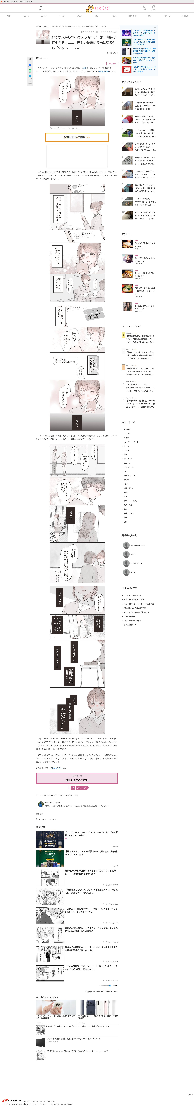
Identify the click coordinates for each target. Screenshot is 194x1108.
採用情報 (63, 1104)
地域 (97, 16)
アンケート (127, 234)
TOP (8, 16)
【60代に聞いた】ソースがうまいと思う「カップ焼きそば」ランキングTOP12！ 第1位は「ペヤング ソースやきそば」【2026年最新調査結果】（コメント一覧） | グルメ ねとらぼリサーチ (141, 374)
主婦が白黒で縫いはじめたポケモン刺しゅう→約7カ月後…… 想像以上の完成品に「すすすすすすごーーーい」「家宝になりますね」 (145, 164)
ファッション (129, 467)
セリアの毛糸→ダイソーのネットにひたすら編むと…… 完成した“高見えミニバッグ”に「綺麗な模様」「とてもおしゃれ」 (145, 150)
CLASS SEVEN (136, 563)
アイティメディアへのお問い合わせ (135, 612)
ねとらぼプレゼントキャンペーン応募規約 (138, 604)
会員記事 (185, 16)
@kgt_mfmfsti (104, 71)
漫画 (84, 68)
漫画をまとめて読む (77, 780)
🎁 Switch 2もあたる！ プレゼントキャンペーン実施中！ (16, 1)
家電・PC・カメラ (130, 501)
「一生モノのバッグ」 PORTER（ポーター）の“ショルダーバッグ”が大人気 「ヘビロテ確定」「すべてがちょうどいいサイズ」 (145, 205)
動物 (149, 16)
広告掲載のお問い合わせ (131, 621)
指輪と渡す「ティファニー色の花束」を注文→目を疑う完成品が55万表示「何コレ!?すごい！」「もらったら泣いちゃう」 (145, 191)
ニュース (26, 16)
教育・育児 (132, 16)
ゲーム (126, 454)
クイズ (62, 16)
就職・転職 (128, 505)
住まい (114, 16)
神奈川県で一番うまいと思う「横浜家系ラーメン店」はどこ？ (145, 291)
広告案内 (21, 1104)
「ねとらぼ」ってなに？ (131, 595)
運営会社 (56, 1104)
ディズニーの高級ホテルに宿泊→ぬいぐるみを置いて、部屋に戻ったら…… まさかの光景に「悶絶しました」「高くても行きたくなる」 (145, 219)
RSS (51, 1104)
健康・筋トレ (129, 488)
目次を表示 (112, 63)
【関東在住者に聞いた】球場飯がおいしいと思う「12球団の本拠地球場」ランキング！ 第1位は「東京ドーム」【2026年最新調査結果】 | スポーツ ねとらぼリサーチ (140, 342)
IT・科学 (127, 429)
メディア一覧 (6, 1104)
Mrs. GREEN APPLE (138, 545)
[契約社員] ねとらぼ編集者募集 (134, 608)
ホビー (126, 471)
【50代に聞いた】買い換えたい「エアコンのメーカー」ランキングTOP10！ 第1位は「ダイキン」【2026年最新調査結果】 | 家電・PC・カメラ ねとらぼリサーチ (140, 407)
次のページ (81, 788)
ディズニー (128, 459)
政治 (125, 509)
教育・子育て (129, 513)
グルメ (79, 16)
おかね (126, 438)
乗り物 (126, 480)
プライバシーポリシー (41, 1104)
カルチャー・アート (131, 442)
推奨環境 (70, 1104)
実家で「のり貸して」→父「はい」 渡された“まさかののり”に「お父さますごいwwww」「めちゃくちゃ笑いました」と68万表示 (145, 122)
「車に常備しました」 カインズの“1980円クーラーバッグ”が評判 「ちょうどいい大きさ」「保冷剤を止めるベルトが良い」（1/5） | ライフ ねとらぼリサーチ (140, 391)
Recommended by (104, 985)
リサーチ (167, 16)
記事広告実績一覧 (129, 625)
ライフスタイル (129, 475)
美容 (125, 522)
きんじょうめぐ (113, 53)
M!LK (133, 554)
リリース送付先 (128, 616)
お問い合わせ (29, 1104)
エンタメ (44, 16)
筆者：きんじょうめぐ (53, 802)
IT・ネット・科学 (45, 819)
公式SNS (15, 1104)
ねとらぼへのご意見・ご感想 (133, 599)
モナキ (133, 572)
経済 (125, 517)
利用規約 (190, 1094)
